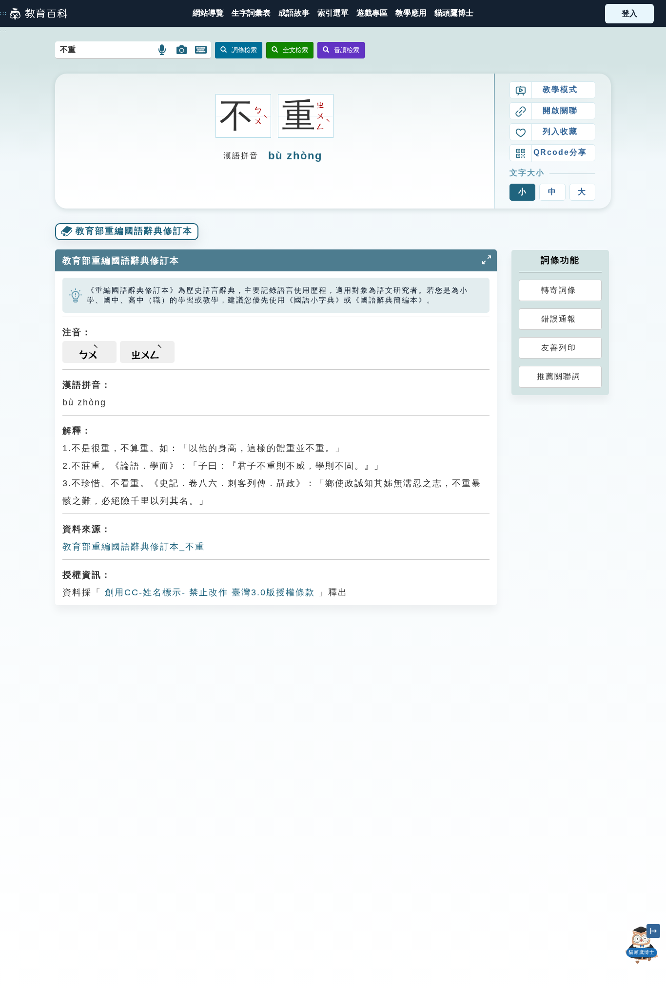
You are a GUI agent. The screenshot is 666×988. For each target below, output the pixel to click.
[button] (333, 13)
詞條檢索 (244, 50)
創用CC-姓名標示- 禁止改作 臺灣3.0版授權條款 (208, 592)
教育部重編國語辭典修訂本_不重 (133, 546)
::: (3, 13)
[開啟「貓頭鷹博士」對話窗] (642, 945)
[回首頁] (38, 13)
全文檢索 (295, 50)
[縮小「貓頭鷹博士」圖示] (653, 931)
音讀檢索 (346, 50)
